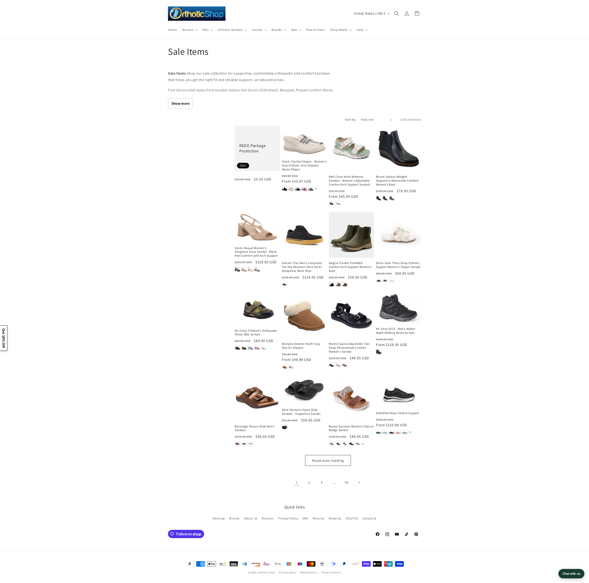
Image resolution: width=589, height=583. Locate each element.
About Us (251, 518)
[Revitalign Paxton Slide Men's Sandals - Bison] (237, 444)
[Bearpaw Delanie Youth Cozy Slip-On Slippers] (304, 315)
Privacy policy (287, 572)
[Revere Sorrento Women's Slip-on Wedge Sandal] (351, 398)
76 (346, 482)
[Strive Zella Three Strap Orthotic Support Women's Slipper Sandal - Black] (378, 280)
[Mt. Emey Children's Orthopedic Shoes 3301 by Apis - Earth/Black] (244, 348)
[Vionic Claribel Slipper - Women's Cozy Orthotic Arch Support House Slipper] (304, 141)
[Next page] (359, 482)
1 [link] (297, 482)
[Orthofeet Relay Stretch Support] (398, 391)
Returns (318, 518)
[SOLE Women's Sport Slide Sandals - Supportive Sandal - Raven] (284, 427)
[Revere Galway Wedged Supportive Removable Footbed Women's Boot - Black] (378, 198)
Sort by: (350, 119)
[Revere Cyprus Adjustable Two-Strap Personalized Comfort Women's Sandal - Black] (331, 365)
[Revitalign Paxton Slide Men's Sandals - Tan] (250, 444)
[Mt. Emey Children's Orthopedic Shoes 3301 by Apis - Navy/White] (250, 348)
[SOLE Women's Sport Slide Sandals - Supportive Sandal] (304, 389)
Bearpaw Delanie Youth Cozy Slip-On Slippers (301, 346)
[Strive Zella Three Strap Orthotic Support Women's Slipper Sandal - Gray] (385, 280)
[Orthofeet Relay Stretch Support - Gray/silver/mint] (385, 432)
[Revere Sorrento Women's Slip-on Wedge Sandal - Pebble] (344, 444)
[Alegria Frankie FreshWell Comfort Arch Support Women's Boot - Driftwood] (338, 284)
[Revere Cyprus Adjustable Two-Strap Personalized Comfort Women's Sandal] (351, 315)
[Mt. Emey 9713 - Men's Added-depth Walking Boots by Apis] (398, 308)
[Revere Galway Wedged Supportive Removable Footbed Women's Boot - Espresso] (385, 198)
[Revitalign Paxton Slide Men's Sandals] (257, 398)
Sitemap (219, 518)
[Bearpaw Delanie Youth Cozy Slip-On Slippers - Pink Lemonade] (291, 367)
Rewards (335, 518)
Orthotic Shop (265, 572)
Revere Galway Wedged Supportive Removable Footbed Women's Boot (397, 180)
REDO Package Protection (252, 148)
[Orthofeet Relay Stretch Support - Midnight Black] (392, 432)
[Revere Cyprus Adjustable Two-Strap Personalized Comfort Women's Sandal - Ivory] (338, 365)
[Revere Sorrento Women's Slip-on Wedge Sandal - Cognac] (331, 444)
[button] (189, 30)
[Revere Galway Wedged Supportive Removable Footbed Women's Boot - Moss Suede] (392, 198)
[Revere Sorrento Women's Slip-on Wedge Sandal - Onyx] (338, 444)
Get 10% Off (4, 338)
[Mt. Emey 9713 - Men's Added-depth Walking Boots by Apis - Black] (378, 352)
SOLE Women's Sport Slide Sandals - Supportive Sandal (301, 412)
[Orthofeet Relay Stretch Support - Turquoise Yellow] (405, 432)
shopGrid (369, 518)
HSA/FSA (352, 518)
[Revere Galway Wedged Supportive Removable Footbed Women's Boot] (398, 148)
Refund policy (308, 572)
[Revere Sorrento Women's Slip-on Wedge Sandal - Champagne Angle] (358, 444)
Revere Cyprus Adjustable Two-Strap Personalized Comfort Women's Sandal (349, 348)
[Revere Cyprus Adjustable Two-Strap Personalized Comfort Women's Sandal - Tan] (344, 365)
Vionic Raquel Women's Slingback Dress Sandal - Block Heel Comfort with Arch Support (256, 252)
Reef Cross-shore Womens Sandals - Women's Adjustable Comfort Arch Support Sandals (349, 180)
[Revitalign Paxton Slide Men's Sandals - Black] (244, 444)
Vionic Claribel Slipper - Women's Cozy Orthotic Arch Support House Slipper (304, 165)
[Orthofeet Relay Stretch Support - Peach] (398, 432)
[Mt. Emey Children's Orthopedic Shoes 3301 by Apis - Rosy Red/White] (257, 348)
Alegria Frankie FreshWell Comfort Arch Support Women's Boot (350, 267)
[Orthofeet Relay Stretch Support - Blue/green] (378, 432)
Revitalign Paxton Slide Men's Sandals (254, 428)
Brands (234, 518)
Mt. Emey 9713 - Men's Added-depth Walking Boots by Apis (396, 331)
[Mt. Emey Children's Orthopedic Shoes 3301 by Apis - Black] (237, 348)
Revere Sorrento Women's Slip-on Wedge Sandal (351, 428)
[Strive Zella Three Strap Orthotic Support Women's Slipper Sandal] (398, 235)
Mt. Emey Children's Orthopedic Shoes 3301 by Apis (256, 332)
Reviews (268, 518)
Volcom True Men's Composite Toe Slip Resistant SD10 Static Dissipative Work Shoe (302, 267)
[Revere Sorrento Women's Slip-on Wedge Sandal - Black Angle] (351, 444)
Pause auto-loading (328, 460)
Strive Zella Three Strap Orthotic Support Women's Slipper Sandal (398, 265)
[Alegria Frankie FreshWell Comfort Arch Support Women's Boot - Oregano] (344, 284)
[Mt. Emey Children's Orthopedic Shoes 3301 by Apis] (257, 309)
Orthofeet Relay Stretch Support (397, 413)
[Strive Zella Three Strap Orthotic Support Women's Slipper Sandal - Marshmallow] (392, 280)
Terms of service (331, 572)
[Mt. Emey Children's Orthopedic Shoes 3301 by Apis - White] (263, 348)
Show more (180, 103)
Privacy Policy (288, 518)
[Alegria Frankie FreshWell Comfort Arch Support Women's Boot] (351, 235)
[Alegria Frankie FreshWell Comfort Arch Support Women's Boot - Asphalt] (331, 284)
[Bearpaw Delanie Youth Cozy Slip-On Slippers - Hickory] (284, 367)
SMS (305, 518)
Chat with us (571, 573)
